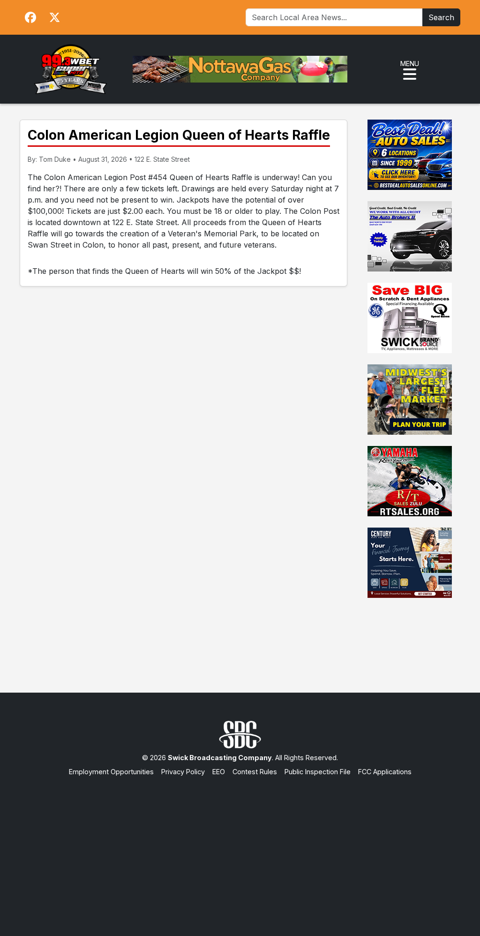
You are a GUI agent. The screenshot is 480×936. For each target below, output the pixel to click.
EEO (218, 772)
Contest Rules (254, 772)
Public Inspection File (318, 772)
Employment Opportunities (111, 772)
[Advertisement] (240, 847)
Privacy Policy (183, 772)
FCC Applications (385, 772)
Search (441, 17)
